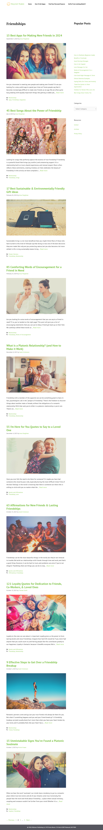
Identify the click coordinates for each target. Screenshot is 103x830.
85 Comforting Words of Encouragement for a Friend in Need (34, 268)
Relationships (12, 98)
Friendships (15, 100)
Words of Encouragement (23, 335)
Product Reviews (13, 254)
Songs (17, 178)
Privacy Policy (78, 134)
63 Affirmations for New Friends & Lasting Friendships (32, 506)
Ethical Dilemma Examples (82, 78)
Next (29, 820)
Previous (10, 820)
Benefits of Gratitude (80, 58)
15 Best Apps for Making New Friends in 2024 (34, 35)
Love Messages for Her (81, 67)
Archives (76, 129)
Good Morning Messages (81, 61)
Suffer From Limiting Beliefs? (77, 4)
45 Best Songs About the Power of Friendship (33, 110)
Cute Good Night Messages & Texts (84, 75)
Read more (60, 93)
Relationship (19, 256)
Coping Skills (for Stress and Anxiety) (85, 81)
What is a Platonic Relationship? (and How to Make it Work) (33, 347)
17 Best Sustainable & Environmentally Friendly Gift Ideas (35, 190)
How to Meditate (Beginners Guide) (84, 55)
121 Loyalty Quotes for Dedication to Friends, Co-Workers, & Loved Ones (34, 585)
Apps (10, 100)
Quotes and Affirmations (16, 492)
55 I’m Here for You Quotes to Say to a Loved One (33, 428)
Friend (10, 730)
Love (17, 494)
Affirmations (12, 573)
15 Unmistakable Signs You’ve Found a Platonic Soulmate (35, 742)
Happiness (23, 100)
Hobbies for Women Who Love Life (84, 90)
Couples (11, 811)
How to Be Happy (40, 4)
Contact (76, 125)
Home (30, 4)
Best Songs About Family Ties (82, 93)
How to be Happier (80, 64)
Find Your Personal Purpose (57, 4)
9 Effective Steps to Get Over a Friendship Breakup (31, 663)
